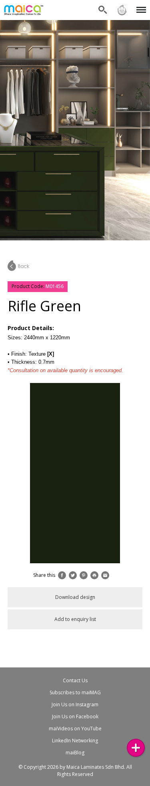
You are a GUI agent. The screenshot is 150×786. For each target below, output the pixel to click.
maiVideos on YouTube (75, 728)
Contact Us (75, 680)
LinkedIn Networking (75, 740)
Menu (139, 5)
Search (103, 5)
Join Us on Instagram (75, 704)
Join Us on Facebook (75, 716)
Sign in (121, 5)
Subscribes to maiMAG (75, 692)
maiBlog (75, 752)
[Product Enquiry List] (136, 748)
